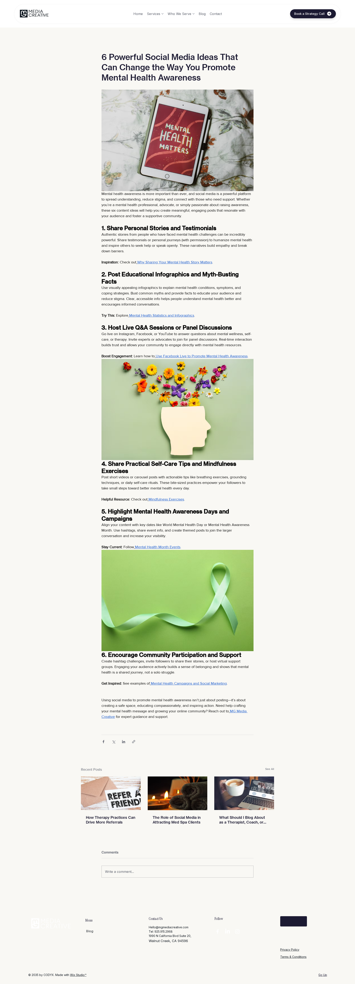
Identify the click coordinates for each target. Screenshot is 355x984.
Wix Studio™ (78, 975)
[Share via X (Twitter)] (113, 742)
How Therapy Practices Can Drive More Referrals (110, 820)
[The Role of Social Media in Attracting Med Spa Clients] (177, 793)
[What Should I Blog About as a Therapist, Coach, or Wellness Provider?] (244, 793)
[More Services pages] (162, 14)
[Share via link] (134, 742)
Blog (89, 931)
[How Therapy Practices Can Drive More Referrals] (111, 793)
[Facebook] (217, 931)
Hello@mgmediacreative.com (168, 927)
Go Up (322, 975)
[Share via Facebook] (103, 742)
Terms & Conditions (293, 957)
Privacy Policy (289, 949)
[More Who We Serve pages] (193, 14)
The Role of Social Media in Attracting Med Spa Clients (177, 820)
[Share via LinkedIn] (124, 742)
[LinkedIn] (228, 931)
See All (269, 769)
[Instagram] (237, 931)
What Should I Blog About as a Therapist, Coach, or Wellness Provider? (242, 820)
